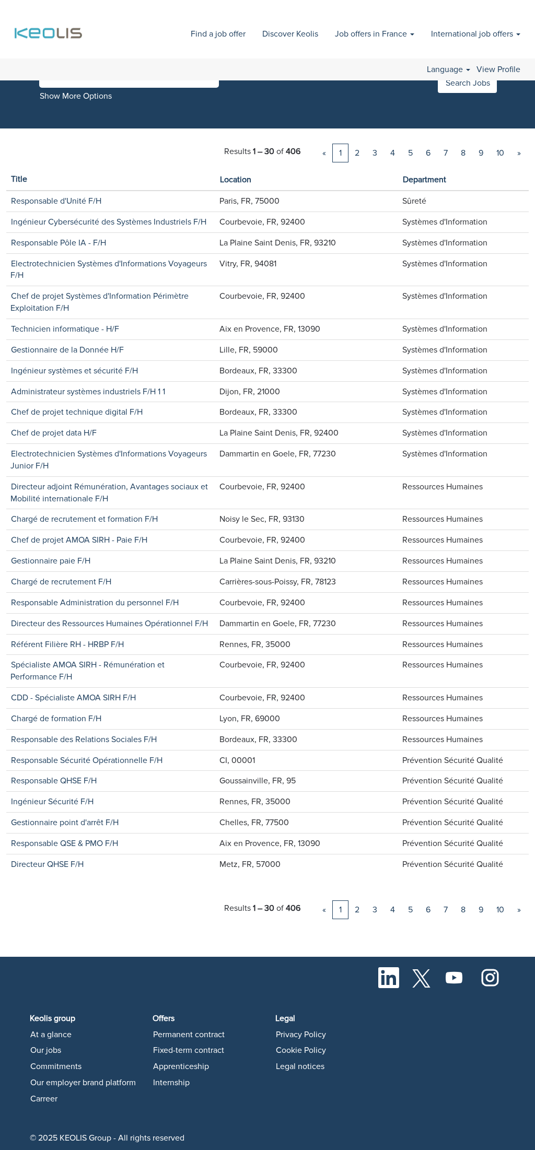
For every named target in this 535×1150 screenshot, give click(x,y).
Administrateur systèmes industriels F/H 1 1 (88, 391)
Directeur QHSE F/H (47, 864)
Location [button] (235, 179)
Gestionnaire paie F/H (50, 561)
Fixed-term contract (188, 1050)
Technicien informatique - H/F (65, 329)
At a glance (51, 1034)
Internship (171, 1082)
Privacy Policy (301, 1034)
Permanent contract (189, 1034)
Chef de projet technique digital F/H (77, 412)
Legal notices (300, 1066)
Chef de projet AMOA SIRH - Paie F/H (79, 540)
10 (500, 153)
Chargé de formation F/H (56, 718)
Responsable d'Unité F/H (56, 201)
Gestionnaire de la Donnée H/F (67, 350)
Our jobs (45, 1050)
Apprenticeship (181, 1066)
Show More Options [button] (76, 96)
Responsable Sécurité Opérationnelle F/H (86, 760)
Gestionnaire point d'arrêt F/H (65, 822)
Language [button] (446, 69)
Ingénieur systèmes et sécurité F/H (74, 371)
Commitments (56, 1066)
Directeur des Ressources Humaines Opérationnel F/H (109, 623)
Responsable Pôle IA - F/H (58, 243)
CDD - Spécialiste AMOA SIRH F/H (73, 698)
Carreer (43, 1099)
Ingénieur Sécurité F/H (52, 801)
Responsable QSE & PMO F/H (64, 843)
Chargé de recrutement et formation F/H (84, 519)
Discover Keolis (290, 34)
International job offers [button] (473, 34)
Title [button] (19, 179)
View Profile (498, 69)
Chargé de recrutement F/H (61, 582)
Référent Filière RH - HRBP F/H (67, 644)
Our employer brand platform (83, 1082)
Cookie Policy (301, 1050)
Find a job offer (218, 34)
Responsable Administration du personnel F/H (95, 602)
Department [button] (424, 179)
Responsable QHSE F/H (54, 781)
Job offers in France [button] (372, 34)
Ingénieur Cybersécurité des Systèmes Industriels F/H (108, 222)
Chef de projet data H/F (54, 433)
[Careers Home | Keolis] (50, 27)
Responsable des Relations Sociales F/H (84, 739)
